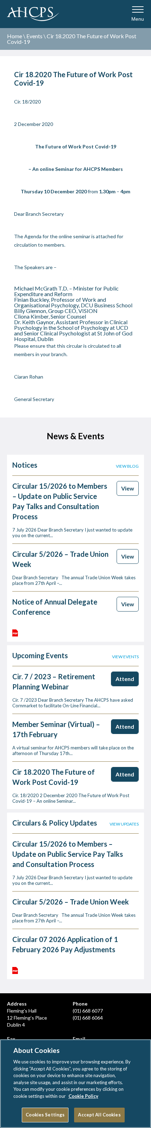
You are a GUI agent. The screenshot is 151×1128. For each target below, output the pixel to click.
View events (125, 657)
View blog (127, 466)
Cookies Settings (45, 1114)
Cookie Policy (83, 1096)
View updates (124, 824)
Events (34, 36)
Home (14, 36)
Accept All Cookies (99, 1114)
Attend (125, 678)
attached (105, 236)
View (127, 488)
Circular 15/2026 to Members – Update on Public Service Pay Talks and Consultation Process (67, 854)
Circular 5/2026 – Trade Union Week (70, 901)
